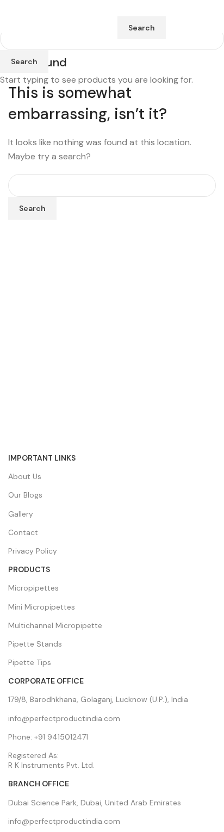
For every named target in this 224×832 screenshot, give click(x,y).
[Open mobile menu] (12, 16)
